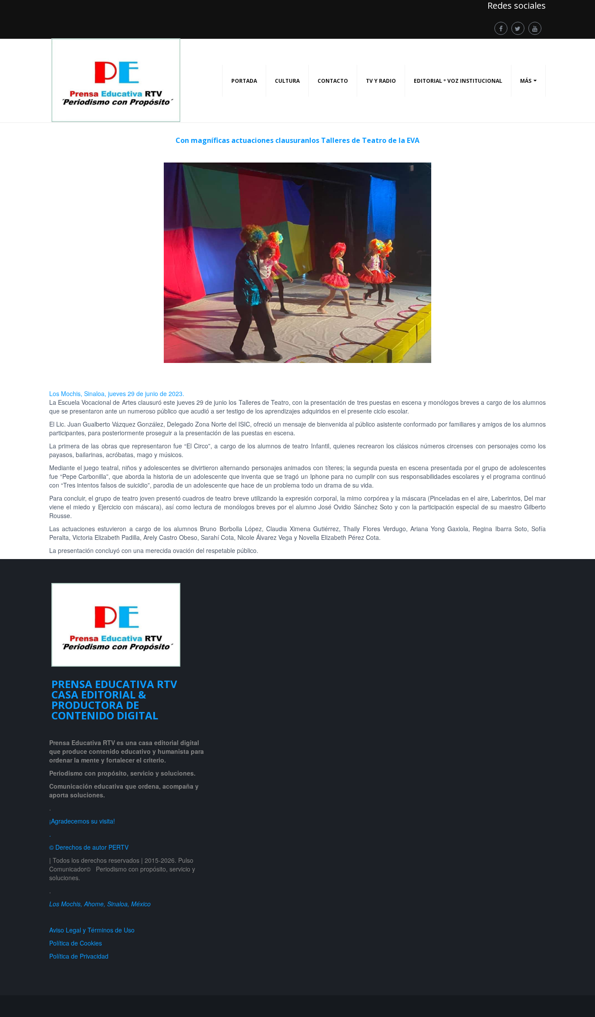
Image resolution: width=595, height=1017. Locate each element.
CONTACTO (333, 81)
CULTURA (287, 81)
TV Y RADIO (381, 81)
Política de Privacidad (80, 956)
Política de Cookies (75, 943)
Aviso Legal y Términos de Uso (92, 929)
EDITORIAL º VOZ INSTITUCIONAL (458, 81)
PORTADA (244, 81)
